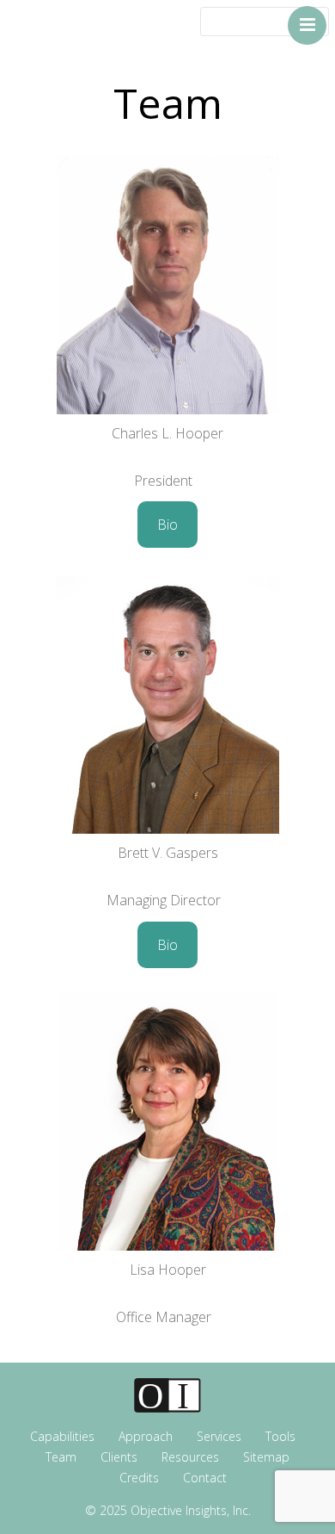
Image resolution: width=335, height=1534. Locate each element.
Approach (146, 1436)
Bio (167, 524)
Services (219, 1436)
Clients (118, 1457)
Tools (280, 1436)
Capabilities (62, 1436)
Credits (139, 1477)
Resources (190, 1457)
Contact (205, 1477)
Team (61, 1457)
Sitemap (266, 1457)
